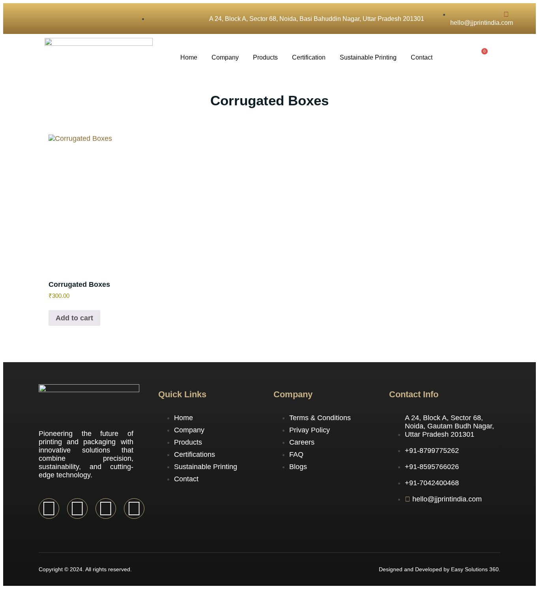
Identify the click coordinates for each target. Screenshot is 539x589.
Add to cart (74, 318)
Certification (309, 57)
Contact (421, 57)
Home (188, 57)
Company (225, 57)
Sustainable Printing (368, 57)
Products (265, 57)
